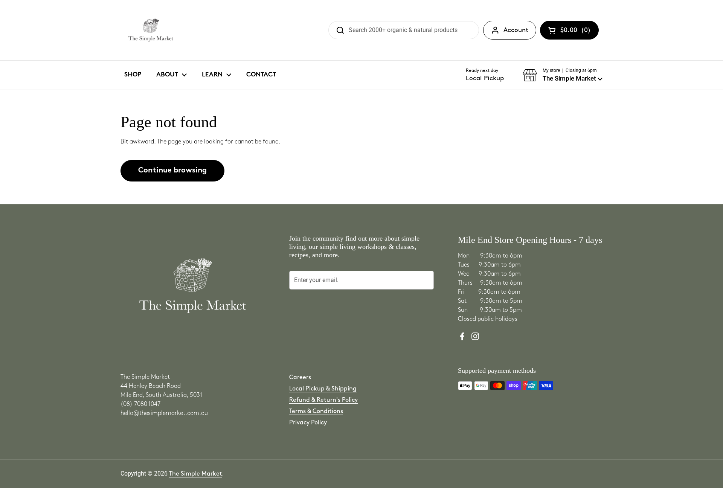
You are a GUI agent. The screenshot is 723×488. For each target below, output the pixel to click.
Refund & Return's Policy (323, 400)
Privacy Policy (308, 422)
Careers (300, 377)
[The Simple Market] (150, 30)
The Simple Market (195, 474)
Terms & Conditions (316, 411)
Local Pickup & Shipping (323, 389)
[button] (562, 75)
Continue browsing (172, 170)
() (575, 31)
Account (515, 30)
